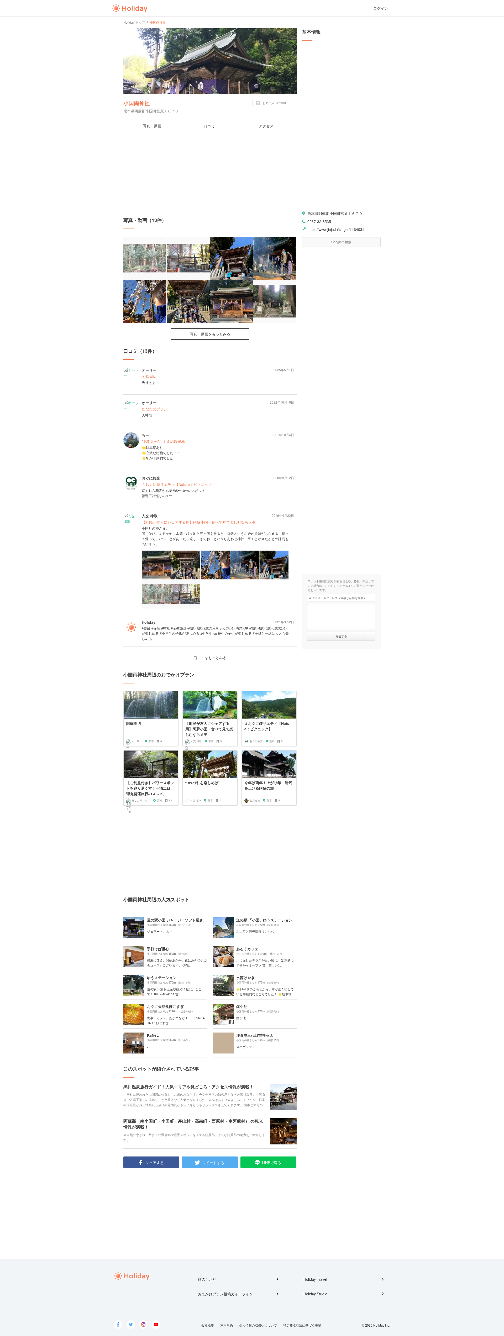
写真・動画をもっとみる (210, 333)
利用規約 (226, 1325)
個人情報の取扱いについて (258, 1325)
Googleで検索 (341, 242)
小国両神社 (136, 103)
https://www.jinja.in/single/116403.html (338, 229)
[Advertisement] (210, 174)
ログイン (380, 8)
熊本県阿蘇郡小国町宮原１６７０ (335, 213)
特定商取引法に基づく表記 (302, 1325)
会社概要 (207, 1325)
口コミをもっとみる (210, 657)
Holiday (130, 8)
